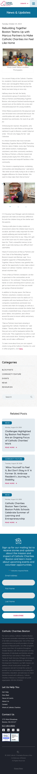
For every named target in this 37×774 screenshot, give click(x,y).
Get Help (5, 692)
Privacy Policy (18, 768)
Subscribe (18, 616)
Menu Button (33, 3)
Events (5, 378)
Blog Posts (7, 370)
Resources (7, 387)
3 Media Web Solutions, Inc (18, 752)
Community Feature (11, 374)
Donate (24, 4)
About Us (5, 701)
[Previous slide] (5, 193)
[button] (13, 207)
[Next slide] (31, 193)
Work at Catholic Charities (11, 707)
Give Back (5, 695)
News (4, 383)
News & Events (7, 698)
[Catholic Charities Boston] (6, 2)
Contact (5, 704)
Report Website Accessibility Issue (19, 765)
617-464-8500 (8, 726)
